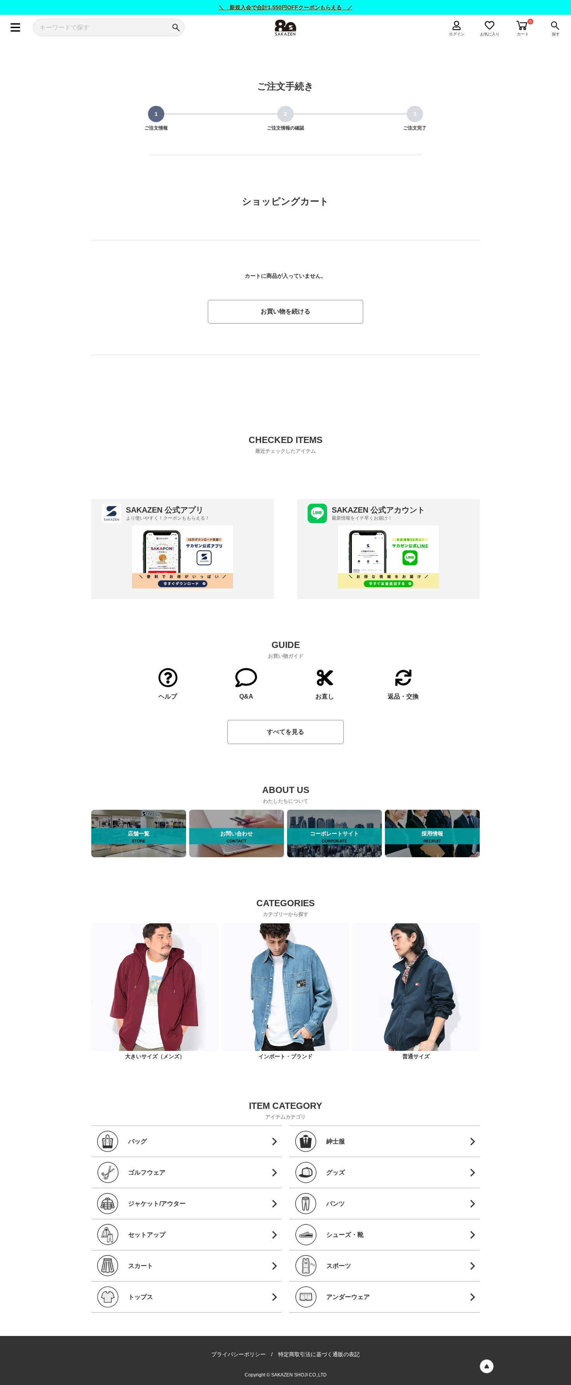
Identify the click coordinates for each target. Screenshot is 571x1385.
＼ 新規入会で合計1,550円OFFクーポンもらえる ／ (286, 7)
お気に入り (490, 34)
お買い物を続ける (285, 311)
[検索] (176, 27)
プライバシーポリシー (238, 1354)
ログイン (457, 34)
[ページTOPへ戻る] (487, 1366)
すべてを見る (285, 731)
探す (556, 34)
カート (523, 34)
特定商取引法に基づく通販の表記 (319, 1354)
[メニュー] (15, 27)
